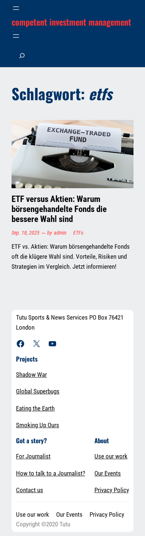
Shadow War (31, 374)
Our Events (107, 473)
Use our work (111, 456)
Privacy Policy (111, 490)
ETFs (78, 233)
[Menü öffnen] (16, 8)
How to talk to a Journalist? (50, 473)
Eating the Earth (35, 408)
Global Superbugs (37, 391)
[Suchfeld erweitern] (22, 55)
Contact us (29, 490)
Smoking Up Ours (37, 425)
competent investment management (71, 22)
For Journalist (33, 456)
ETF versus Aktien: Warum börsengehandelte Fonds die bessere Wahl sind (59, 209)
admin (60, 233)
